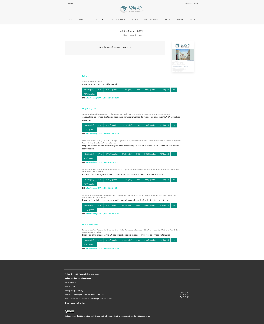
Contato (180, 20)
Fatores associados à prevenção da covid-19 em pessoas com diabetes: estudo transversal (122, 174)
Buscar (192, 20)
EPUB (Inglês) (127, 90)
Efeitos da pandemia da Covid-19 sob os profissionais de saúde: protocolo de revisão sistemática (126, 234)
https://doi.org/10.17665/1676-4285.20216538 (102, 98)
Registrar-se (188, 3)
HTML (100, 90)
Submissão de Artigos (118, 20)
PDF (174, 90)
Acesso (196, 3)
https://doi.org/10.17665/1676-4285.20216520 (102, 248)
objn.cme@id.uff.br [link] (78, 303)
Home (71, 20)
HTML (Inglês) (89, 90)
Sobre (81, 20)
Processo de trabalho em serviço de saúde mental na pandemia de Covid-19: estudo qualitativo (125, 200)
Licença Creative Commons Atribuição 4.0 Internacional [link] (128, 316)
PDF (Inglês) (164, 90)
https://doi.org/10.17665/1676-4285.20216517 (102, 188)
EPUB (138, 90)
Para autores (97, 20)
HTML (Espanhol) (112, 90)
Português (71, 3)
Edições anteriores (151, 20)
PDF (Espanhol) (89, 94)
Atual (134, 20)
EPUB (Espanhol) (150, 90)
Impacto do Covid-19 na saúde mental (99, 84)
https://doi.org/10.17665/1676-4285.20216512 (102, 162)
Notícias (168, 20)
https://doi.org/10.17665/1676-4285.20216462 (102, 133)
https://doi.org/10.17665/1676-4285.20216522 (102, 214)
